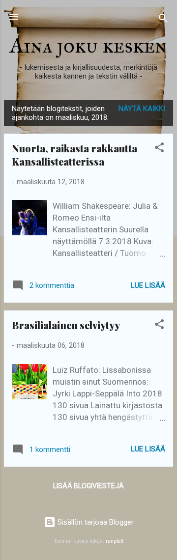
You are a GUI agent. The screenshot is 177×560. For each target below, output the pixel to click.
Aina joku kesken (88, 45)
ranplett (114, 541)
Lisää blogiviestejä (88, 486)
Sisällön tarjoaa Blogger (95, 522)
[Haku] (163, 20)
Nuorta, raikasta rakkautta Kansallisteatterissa (74, 154)
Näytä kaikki (141, 108)
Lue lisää (148, 285)
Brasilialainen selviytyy (66, 325)
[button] (159, 149)
